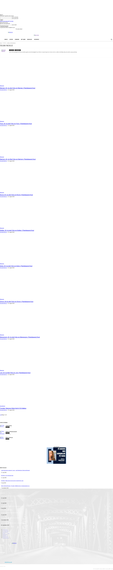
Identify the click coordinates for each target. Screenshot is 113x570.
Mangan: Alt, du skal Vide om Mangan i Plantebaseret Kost (17, 88)
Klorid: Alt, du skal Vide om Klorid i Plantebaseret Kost (16, 195)
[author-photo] (5, 53)
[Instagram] (107, 29)
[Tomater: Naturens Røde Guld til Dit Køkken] (29, 392)
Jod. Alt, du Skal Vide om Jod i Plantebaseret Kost (15, 373)
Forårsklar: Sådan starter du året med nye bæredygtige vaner (12, 480)
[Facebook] (105, 29)
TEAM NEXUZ (3, 89)
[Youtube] (112, 29)
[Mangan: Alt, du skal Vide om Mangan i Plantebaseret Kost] (29, 71)
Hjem (1, 43)
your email (14, 24)
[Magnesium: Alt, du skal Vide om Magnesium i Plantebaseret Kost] (29, 320)
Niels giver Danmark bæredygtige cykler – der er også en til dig (13, 522)
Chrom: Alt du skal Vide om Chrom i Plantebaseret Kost (16, 301)
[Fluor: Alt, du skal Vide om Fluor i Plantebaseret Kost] (29, 107)
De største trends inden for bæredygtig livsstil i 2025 (11, 512)
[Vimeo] (110, 29)
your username (15, 17)
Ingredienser (2, 406)
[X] (108, 29)
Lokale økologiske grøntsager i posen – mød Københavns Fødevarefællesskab (15, 470)
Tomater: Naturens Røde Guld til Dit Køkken (13, 408)
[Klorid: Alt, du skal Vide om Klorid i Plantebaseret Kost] (29, 178)
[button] (111, 39)
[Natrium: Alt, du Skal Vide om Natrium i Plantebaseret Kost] (29, 143)
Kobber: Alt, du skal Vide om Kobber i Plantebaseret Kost (17, 230)
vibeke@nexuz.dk (8, 562)
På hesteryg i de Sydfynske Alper (7, 475)
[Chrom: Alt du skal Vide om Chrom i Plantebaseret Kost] (29, 285)
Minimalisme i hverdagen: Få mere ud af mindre (10, 517)
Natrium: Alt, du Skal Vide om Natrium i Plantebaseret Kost (18, 159)
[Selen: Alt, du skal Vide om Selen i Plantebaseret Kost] (29, 249)
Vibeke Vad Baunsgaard (11, 431)
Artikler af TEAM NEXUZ (11, 43)
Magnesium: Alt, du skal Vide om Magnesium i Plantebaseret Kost (20, 337)
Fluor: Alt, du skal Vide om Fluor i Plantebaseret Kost (16, 123)
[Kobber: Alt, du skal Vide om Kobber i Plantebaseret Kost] (29, 214)
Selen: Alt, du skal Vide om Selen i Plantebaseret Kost (16, 266)
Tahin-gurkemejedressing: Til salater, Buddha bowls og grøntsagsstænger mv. (15, 485)
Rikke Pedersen (9, 437)
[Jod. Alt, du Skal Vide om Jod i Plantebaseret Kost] (29, 356)
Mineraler (2, 85)
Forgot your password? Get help (6, 21)
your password (15, 18)
